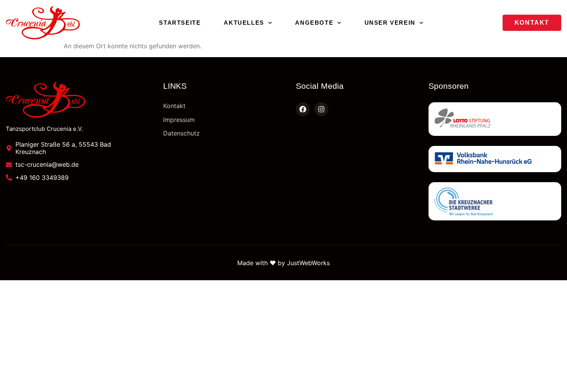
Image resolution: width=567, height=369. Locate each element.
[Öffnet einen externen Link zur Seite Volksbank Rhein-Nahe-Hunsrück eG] (495, 159)
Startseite (180, 22)
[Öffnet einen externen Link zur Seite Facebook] (303, 109)
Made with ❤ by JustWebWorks (283, 263)
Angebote (314, 22)
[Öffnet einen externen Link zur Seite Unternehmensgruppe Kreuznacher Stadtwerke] (495, 201)
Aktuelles (244, 22)
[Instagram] (321, 109)
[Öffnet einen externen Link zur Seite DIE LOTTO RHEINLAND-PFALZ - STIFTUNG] (495, 118)
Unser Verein (389, 22)
